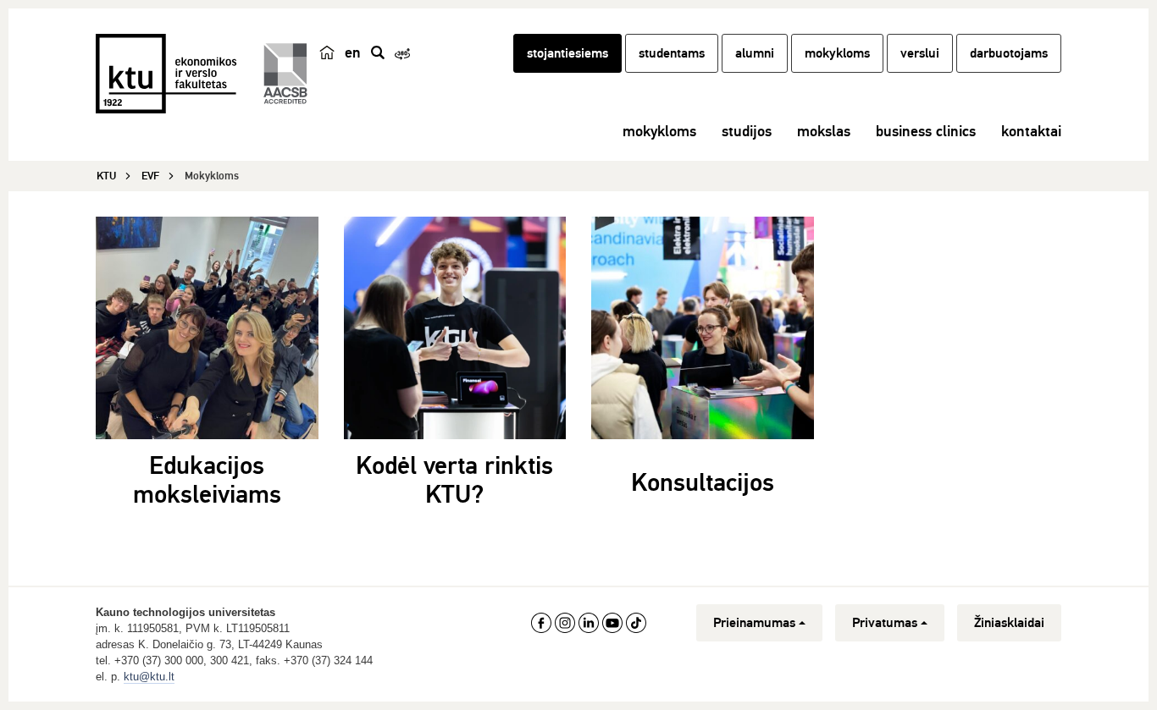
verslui (919, 53)
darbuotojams (1009, 53)
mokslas (823, 131)
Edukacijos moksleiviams (207, 480)
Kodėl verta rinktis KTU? (454, 480)
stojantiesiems (567, 53)
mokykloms (837, 53)
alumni (754, 53)
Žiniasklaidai (1009, 622)
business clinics (926, 131)
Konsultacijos (702, 482)
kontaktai (1031, 131)
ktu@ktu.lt (149, 676)
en (353, 52)
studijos (747, 131)
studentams (672, 53)
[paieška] (378, 52)
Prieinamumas (754, 622)
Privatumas (884, 622)
